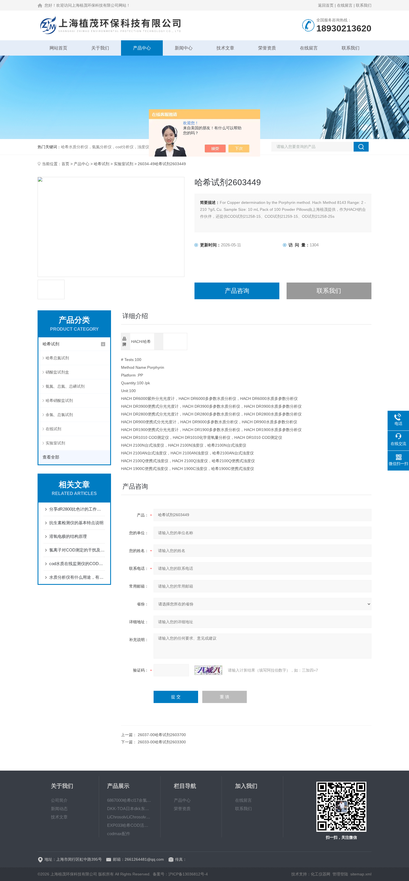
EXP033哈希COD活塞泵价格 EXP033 (129, 825)
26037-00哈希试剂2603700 (162, 734)
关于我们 (100, 48)
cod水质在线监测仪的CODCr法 (77, 563)
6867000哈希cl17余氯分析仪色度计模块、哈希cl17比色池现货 (129, 800)
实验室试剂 (123, 164)
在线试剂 (53, 429)
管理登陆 (340, 874)
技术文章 (225, 48)
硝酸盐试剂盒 (57, 372)
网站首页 (58, 48)
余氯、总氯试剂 (59, 414)
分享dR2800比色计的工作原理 (77, 509)
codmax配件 (118, 833)
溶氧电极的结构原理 (68, 536)
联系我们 (363, 5)
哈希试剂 (101, 164)
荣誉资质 (267, 48)
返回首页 (326, 5)
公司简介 (59, 800)
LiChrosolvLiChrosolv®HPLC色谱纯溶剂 (129, 817)
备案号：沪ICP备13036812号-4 (180, 874)
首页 (65, 164)
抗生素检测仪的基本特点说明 (76, 522)
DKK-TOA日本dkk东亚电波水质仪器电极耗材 (129, 808)
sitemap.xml (360, 874)
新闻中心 (184, 48)
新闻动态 (59, 808)
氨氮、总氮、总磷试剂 (65, 386)
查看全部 (51, 457)
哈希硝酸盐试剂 (59, 400)
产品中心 (142, 48)
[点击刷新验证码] (208, 670)
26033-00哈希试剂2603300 (162, 742)
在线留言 (345, 5)
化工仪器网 (320, 874)
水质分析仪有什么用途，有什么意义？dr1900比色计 (77, 577)
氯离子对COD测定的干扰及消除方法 (77, 550)
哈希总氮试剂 (57, 358)
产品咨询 (237, 290)
